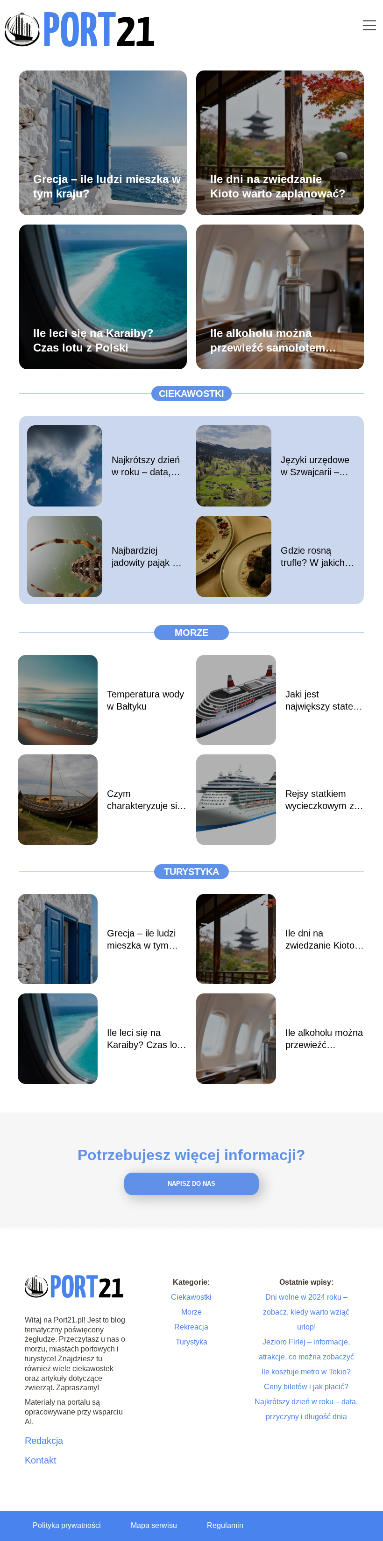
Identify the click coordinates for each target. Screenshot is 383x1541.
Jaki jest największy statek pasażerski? (321, 700)
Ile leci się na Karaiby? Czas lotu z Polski (93, 339)
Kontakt (41, 1460)
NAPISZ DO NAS (191, 1183)
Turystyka (191, 871)
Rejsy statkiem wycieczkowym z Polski (319, 800)
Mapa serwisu (154, 1525)
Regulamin (225, 1525)
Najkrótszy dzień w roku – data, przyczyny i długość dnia (146, 466)
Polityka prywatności (67, 1525)
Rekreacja (191, 1327)
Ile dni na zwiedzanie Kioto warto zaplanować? (278, 185)
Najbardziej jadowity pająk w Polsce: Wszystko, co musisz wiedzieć (145, 557)
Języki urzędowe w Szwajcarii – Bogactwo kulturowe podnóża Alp (315, 466)
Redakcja (44, 1440)
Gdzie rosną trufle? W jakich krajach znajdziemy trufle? (318, 557)
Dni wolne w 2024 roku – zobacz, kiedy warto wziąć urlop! (306, 1312)
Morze (191, 632)
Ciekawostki (191, 393)
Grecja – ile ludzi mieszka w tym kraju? (107, 185)
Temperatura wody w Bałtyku (145, 700)
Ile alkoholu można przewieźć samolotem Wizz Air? (267, 340)
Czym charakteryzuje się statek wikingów (144, 800)
